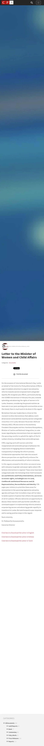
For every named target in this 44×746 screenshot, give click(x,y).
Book (10, 729)
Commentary (13, 732)
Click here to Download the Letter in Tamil (17, 541)
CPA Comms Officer (14, 346)
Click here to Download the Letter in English (18, 533)
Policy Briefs (13, 735)
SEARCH (31, 2)
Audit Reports (13, 726)
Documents (12, 363)
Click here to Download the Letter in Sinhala (18, 537)
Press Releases (14, 738)
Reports (11, 741)
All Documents (9, 723)
